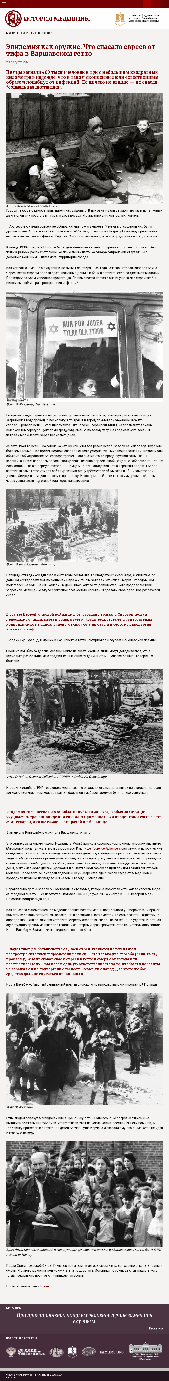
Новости (24, 33)
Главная (10, 33)
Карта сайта (12, 1377)
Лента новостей (42, 33)
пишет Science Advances (101, 848)
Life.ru (44, 1286)
